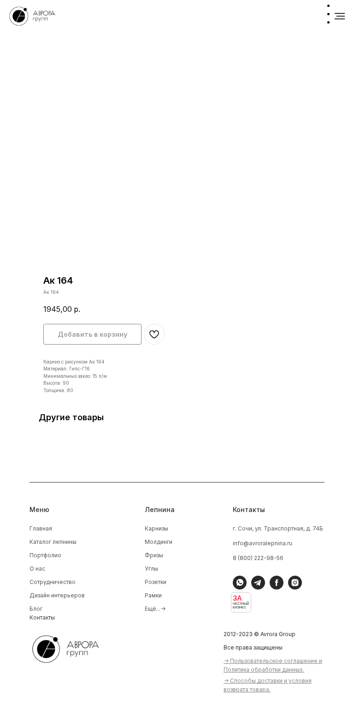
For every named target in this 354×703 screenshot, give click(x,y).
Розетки (155, 581)
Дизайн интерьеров (57, 595)
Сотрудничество (53, 581)
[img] (72, 648)
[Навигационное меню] (340, 16)
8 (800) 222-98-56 (258, 557)
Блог (36, 608)
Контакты (42, 617)
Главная (41, 528)
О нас (37, 568)
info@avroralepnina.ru (262, 543)
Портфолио (45, 555)
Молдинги (158, 541)
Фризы (154, 555)
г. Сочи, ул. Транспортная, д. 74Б (278, 528)
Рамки (153, 595)
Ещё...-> (155, 608)
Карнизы (156, 528)
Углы (151, 568)
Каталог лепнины (53, 541)
